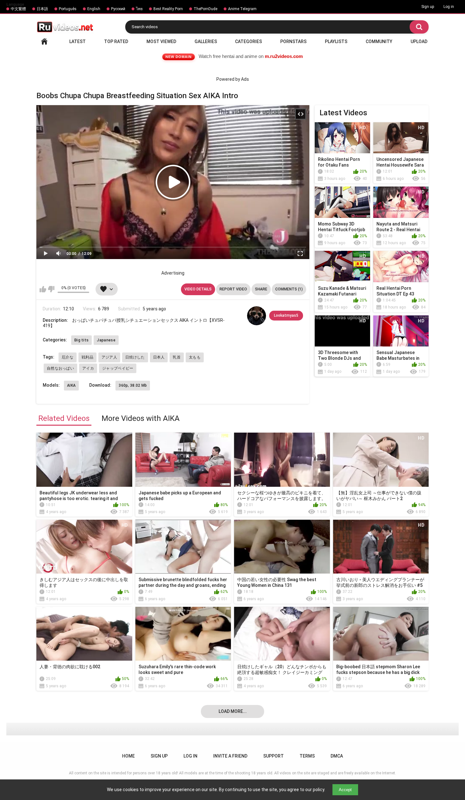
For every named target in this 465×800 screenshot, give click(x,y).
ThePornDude (205, 9)
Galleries (206, 41)
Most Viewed (161, 41)
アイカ (88, 368)
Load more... (233, 711)
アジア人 (109, 357)
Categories (248, 41)
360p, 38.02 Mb (133, 385)
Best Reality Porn (168, 9)
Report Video (233, 289)
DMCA (337, 756)
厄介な (67, 357)
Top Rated (116, 41)
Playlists (336, 41)
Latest (77, 41)
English (93, 9)
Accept (345, 789)
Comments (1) (289, 289)
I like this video (43, 289)
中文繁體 (18, 9)
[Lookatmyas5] (256, 315)
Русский (118, 9)
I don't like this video (51, 289)
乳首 (177, 357)
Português (68, 9)
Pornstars (293, 41)
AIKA (71, 385)
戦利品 (87, 357)
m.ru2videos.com (284, 56)
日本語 (42, 9)
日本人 (159, 357)
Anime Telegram (242, 9)
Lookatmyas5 (286, 315)
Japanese (106, 340)
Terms (307, 756)
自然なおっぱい (60, 368)
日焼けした (135, 357)
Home (44, 41)
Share (261, 289)
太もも (195, 357)
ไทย (139, 9)
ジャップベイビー (117, 368)
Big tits (81, 340)
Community (379, 41)
